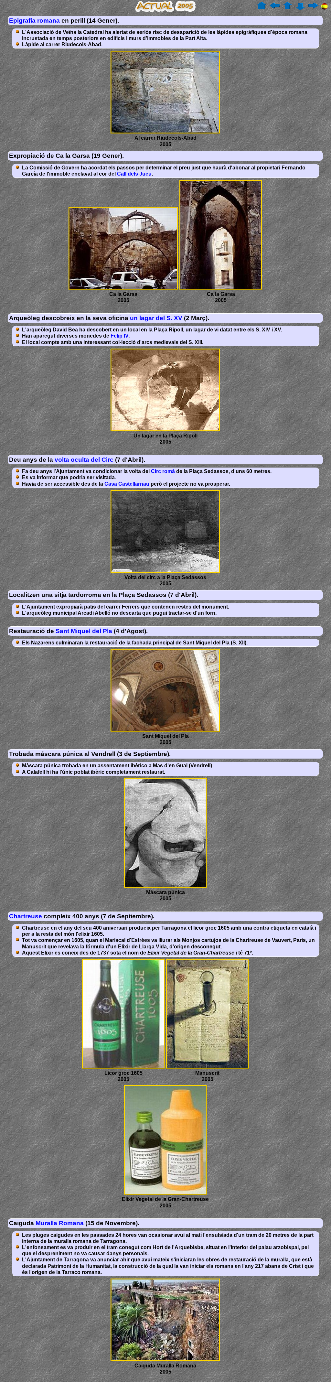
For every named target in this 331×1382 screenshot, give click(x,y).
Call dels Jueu (134, 174)
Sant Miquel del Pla (84, 631)
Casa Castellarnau (126, 484)
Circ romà (163, 471)
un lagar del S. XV (156, 318)
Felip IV (119, 336)
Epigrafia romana (34, 20)
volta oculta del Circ (84, 459)
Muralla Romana (60, 1223)
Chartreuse (25, 916)
